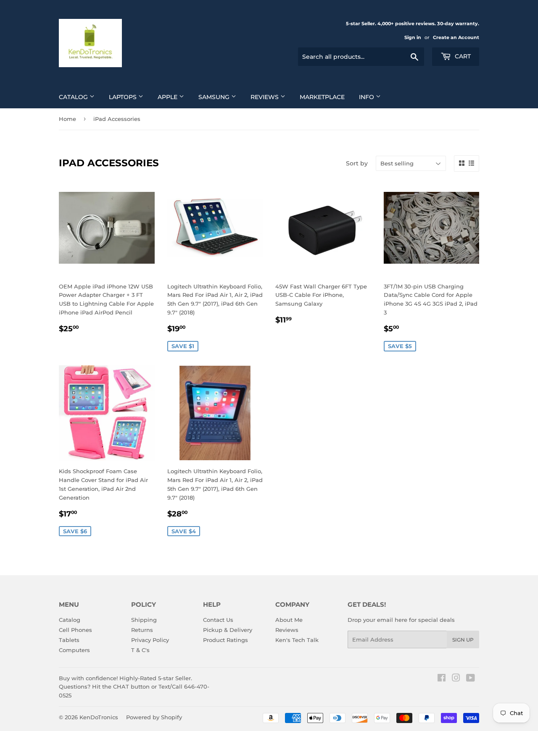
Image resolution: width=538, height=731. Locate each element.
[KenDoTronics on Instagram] (456, 679)
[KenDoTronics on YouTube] (470, 679)
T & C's (140, 650)
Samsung (214, 97)
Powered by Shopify (154, 717)
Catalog (74, 97)
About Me (289, 619)
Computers (74, 650)
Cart (462, 56)
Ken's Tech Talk (297, 640)
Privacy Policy (150, 640)
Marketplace (322, 97)
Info (367, 97)
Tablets (69, 640)
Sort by (357, 163)
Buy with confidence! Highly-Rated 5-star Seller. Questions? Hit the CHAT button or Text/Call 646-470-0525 (134, 687)
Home (67, 118)
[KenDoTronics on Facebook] (441, 679)
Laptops (123, 97)
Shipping (144, 619)
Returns (142, 629)
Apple (168, 97)
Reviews (265, 97)
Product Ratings (225, 640)
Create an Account (456, 37)
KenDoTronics (98, 717)
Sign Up (463, 640)
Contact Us (218, 619)
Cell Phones (75, 629)
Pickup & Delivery (227, 629)
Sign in (412, 37)
